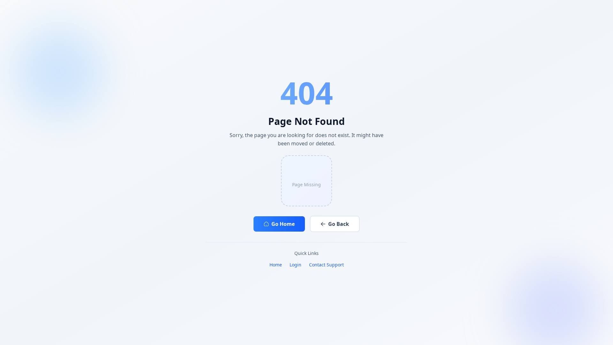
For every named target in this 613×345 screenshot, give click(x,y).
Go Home (283, 223)
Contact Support (326, 265)
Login (295, 265)
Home (275, 265)
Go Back (338, 223)
